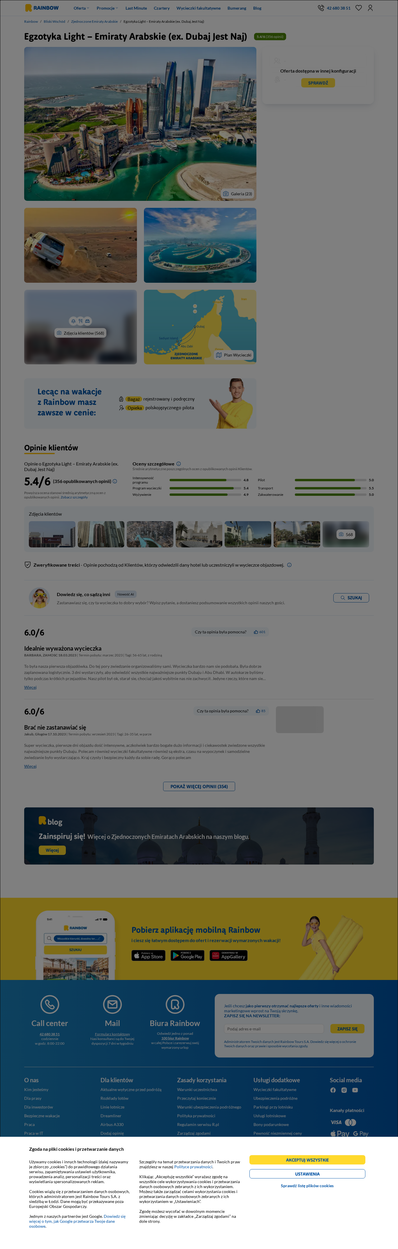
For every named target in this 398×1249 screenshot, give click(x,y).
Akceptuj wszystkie (310, 1160)
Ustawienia (317, 1174)
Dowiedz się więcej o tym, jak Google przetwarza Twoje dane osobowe (77, 1221)
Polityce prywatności (193, 1166)
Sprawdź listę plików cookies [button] (307, 1185)
